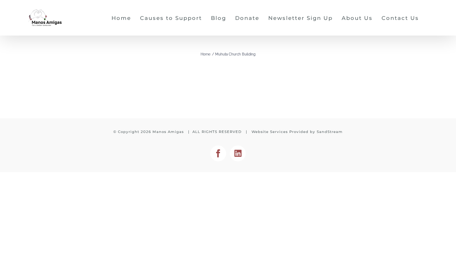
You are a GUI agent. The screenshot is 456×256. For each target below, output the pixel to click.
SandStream (330, 131)
